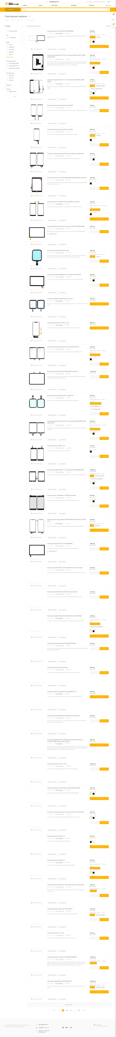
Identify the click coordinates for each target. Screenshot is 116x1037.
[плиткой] (106, 26)
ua (110, 1)
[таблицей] (111, 26)
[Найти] (108, 9)
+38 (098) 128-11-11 (54, 1)
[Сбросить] (14, 96)
